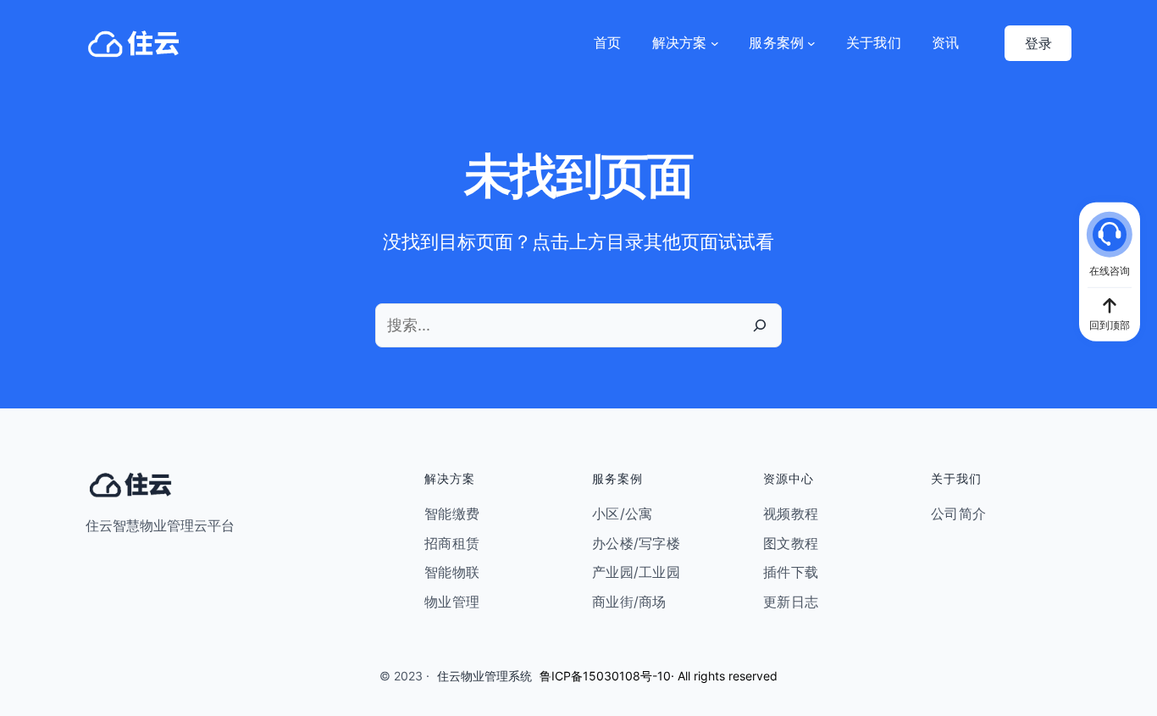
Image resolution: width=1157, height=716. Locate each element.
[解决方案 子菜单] (715, 43)
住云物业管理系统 (484, 676)
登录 (1038, 43)
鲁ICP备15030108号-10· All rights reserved (659, 676)
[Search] (760, 325)
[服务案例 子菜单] (811, 43)
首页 (608, 42)
